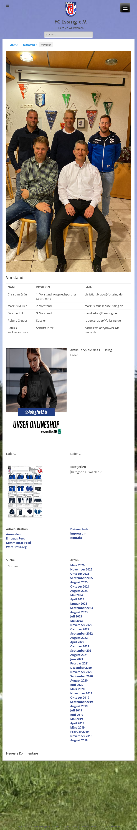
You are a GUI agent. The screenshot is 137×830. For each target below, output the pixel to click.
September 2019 (81, 702)
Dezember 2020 (81, 668)
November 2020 (81, 672)
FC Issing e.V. (71, 22)
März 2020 (77, 689)
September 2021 (81, 651)
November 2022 (81, 625)
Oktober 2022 (79, 629)
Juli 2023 (76, 616)
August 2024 (79, 591)
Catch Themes (111, 826)
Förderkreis (29, 44)
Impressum (78, 533)
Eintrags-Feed (15, 538)
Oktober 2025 (79, 574)
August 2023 (79, 612)
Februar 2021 (79, 663)
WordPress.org (16, 547)
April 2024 (77, 599)
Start (14, 44)
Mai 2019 (76, 719)
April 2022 (77, 642)
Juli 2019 (76, 710)
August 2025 (79, 582)
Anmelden (13, 534)
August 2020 (79, 680)
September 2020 (81, 676)
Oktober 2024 (79, 586)
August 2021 (79, 655)
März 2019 (77, 727)
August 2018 (79, 740)
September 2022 (81, 633)
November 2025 (81, 569)
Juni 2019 (76, 715)
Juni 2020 (76, 685)
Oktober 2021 (79, 646)
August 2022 (79, 638)
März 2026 (77, 565)
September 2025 (81, 578)
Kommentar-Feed (18, 543)
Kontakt (76, 538)
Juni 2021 (76, 659)
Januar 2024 (78, 604)
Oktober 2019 (79, 698)
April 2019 (77, 723)
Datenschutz (79, 529)
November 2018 (81, 736)
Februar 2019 (79, 732)
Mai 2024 (76, 595)
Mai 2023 (76, 621)
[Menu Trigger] (125, 7)
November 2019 (81, 693)
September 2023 (81, 608)
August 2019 (79, 706)
